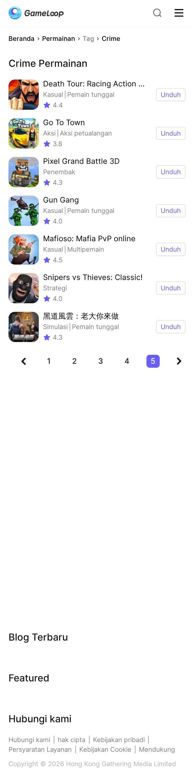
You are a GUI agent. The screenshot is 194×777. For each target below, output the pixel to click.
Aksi (49, 133)
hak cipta (71, 740)
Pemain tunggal (90, 94)
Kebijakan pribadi (119, 740)
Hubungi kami (29, 740)
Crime (111, 38)
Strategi (55, 288)
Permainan (58, 38)
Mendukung (157, 749)
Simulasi (55, 327)
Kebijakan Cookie (105, 749)
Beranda (22, 38)
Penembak (59, 172)
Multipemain (85, 249)
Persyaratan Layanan (40, 749)
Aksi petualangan (86, 133)
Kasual (53, 94)
